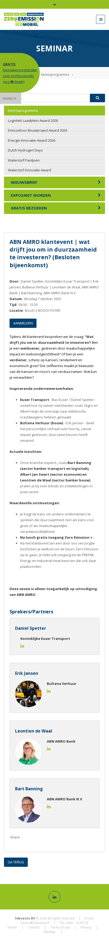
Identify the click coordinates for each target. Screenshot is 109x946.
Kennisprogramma (55, 74)
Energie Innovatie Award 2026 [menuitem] (31, 140)
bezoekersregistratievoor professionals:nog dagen (20, 73)
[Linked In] (54, 897)
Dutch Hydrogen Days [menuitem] (25, 150)
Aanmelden (23, 323)
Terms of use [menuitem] (60, 927)
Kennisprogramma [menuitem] (23, 110)
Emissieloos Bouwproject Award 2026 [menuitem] (37, 130)
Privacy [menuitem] (86, 927)
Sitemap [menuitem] (49, 932)
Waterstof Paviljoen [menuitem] (24, 160)
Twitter (37, 837)
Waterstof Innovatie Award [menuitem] (29, 170)
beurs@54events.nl (35, 923)
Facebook (26, 837)
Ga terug (16, 862)
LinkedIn (48, 837)
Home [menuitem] (12, 927)
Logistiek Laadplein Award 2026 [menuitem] (33, 120)
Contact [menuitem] (33, 927)
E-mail (58, 837)
